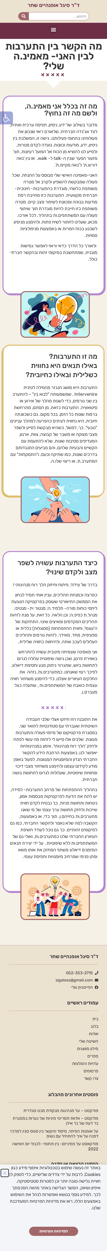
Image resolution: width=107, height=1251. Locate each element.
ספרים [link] (92, 1056)
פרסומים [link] (91, 1070)
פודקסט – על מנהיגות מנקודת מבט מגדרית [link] (60, 1110)
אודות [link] (93, 1033)
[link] (6, 117)
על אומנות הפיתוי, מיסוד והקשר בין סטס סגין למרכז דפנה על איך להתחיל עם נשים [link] (54, 1134)
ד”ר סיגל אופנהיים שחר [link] (54, 5)
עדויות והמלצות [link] (85, 1063)
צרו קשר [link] (91, 1078)
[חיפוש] (23, 16)
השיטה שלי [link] (88, 1041)
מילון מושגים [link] (87, 1048)
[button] (54, 29)
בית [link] (95, 1018)
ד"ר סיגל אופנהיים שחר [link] (74, 956)
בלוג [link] (94, 1026)
